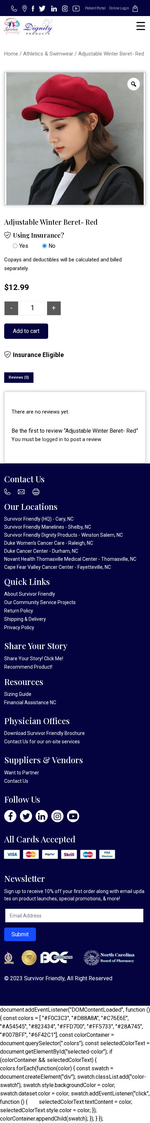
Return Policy (18, 610)
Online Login (119, 8)
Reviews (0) (19, 377)
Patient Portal (95, 8)
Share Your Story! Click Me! (33, 658)
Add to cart (26, 331)
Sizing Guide (17, 694)
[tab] (18, 377)
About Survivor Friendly (29, 594)
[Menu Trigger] (141, 26)
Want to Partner (21, 772)
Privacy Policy (19, 627)
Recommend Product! (28, 667)
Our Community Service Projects (40, 602)
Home (11, 54)
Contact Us (16, 741)
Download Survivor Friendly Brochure (44, 733)
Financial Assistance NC (30, 702)
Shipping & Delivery (25, 619)
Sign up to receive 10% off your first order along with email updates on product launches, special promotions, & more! (74, 894)
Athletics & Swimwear (48, 54)
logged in (52, 439)
